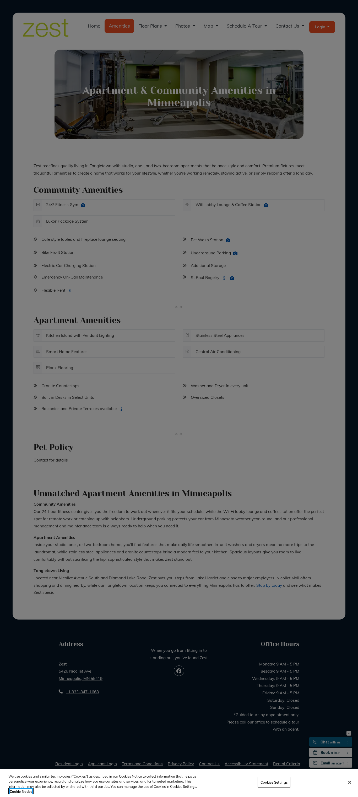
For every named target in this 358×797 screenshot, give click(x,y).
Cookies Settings (274, 782)
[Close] (349, 782)
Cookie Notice (21, 791)
